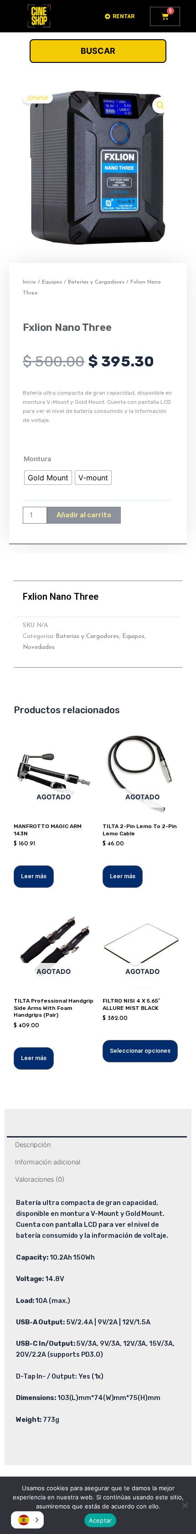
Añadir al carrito (84, 515)
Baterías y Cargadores (96, 282)
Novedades (39, 647)
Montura (37, 459)
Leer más (33, 876)
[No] (184, 1505)
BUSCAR (98, 51)
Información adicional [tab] (47, 1162)
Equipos (52, 282)
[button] (160, 105)
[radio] (48, 477)
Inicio (29, 282)
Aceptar (100, 1520)
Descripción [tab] (33, 1145)
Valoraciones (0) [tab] (39, 1179)
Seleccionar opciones (140, 1050)
